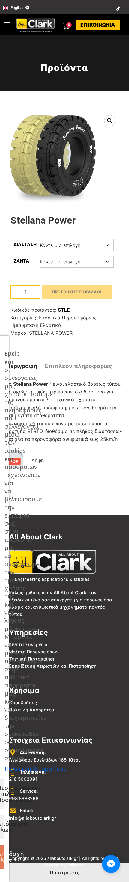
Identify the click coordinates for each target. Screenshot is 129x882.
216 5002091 (23, 779)
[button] (110, 120)
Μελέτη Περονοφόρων (34, 652)
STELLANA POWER (51, 333)
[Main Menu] (7, 24)
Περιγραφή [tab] (21, 366)
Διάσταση (25, 244)
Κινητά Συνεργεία (28, 644)
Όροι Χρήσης (23, 702)
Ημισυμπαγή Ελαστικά (35, 325)
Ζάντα (21, 261)
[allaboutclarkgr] (36, 24)
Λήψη (38, 460)
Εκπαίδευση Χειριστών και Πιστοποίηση (53, 666)
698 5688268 (23, 798)
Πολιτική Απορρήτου (31, 710)
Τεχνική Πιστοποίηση (32, 659)
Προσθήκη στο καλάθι (76, 292)
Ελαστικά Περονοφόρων (67, 318)
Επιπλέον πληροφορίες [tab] (78, 366)
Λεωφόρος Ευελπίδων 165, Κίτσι (44, 760)
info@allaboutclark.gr (32, 818)
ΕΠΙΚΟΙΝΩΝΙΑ (97, 25)
